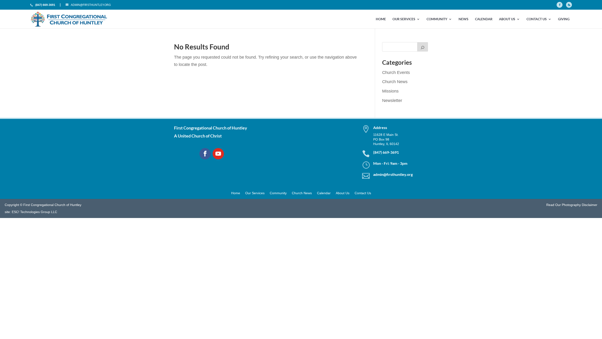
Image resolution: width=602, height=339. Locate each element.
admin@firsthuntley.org (393, 174)
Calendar (483, 19)
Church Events (396, 72)
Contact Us (537, 19)
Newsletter (392, 100)
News (463, 19)
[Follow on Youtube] (218, 153)
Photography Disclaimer (579, 205)
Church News (395, 81)
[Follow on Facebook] (205, 153)
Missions (390, 91)
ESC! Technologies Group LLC (34, 212)
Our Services (403, 19)
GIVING (564, 19)
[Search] (422, 47)
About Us (507, 19)
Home (381, 19)
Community (437, 19)
